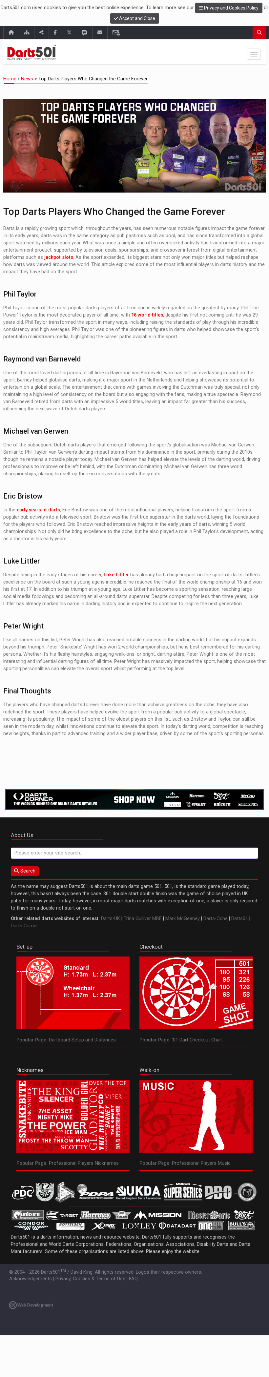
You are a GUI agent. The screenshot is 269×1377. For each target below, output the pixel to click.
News (27, 79)
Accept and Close (136, 18)
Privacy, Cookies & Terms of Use (90, 1279)
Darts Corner (24, 926)
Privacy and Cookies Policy (231, 7)
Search (27, 871)
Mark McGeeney (182, 918)
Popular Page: (32, 1040)
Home (10, 79)
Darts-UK (110, 918)
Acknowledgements (30, 1279)
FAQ (133, 1279)
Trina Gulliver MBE (143, 918)
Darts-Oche (215, 918)
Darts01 (239, 918)
